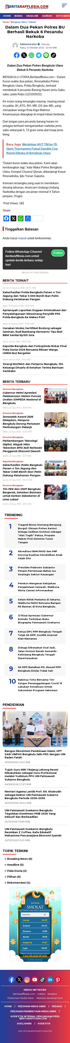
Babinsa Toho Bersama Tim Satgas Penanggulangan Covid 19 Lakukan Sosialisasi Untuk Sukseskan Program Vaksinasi (40, 685)
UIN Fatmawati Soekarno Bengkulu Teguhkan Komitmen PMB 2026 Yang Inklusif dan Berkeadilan (30, 813)
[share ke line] (47, 57)
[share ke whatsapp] (32, 57)
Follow (57, 252)
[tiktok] (42, 982)
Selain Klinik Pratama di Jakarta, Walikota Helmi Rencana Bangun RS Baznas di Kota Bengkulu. (39, 603)
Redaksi (52, 993)
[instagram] (27, 982)
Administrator (28, 44)
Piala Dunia (17, 870)
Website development (49, 998)
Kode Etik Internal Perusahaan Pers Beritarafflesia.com (35, 1017)
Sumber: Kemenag (35, 960)
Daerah (47, 16)
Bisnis (18, 16)
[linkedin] (50, 982)
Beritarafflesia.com (24, 993)
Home (7, 16)
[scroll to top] (65, 1022)
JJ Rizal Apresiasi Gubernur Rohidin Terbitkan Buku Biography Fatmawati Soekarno (39, 619)
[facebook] (11, 982)
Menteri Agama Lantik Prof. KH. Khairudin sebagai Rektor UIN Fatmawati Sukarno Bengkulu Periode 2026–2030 (33, 795)
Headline (32, 16)
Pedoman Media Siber (21, 998)
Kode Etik (44, 1023)
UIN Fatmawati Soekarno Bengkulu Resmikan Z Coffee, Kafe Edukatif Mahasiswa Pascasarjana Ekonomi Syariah (33, 832)
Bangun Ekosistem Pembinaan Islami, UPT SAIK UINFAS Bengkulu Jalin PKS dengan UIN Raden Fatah (35, 754)
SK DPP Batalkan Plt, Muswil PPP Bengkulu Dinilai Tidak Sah (39, 669)
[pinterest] (58, 982)
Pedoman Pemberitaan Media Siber (33, 1011)
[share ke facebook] (17, 57)
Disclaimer (24, 1023)
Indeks (41, 993)
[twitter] (19, 982)
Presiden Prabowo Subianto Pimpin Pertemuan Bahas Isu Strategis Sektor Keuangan (37, 571)
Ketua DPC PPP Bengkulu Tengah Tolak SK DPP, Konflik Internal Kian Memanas (40, 635)
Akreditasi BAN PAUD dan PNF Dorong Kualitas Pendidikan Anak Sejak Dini (40, 555)
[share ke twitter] (25, 57)
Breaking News (19, 858)
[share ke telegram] (39, 57)
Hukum (32, 22)
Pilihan (14, 876)
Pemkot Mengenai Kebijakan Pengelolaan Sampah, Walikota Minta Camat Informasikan (38, 587)
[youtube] (35, 982)
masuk (22, 238)
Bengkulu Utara (19, 22)
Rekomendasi (18, 882)
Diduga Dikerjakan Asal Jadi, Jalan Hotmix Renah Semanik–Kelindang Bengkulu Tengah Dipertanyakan (37, 653)
